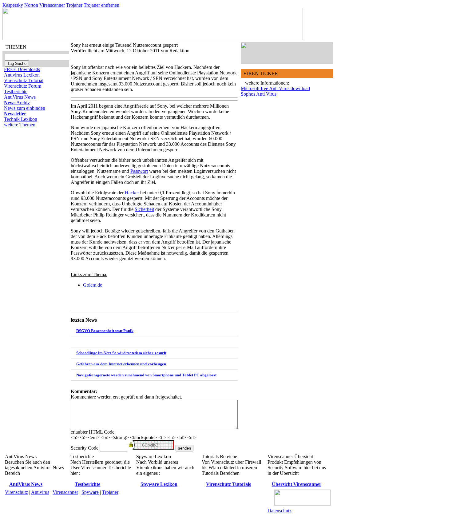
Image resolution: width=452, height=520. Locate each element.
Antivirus (40, 492)
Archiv (17, 102)
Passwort (139, 171)
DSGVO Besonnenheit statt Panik (104, 330)
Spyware (90, 492)
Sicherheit (144, 209)
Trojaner (74, 5)
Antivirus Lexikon (22, 74)
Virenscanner (52, 5)
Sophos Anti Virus (258, 94)
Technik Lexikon (20, 119)
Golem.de (92, 285)
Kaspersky (12, 5)
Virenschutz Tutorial (23, 80)
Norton (31, 5)
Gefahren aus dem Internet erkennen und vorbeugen (121, 364)
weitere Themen (19, 124)
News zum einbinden (24, 108)
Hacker (132, 192)
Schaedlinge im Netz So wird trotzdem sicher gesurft (121, 353)
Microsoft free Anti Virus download (275, 88)
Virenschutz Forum (22, 86)
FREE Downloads (22, 69)
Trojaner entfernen (101, 5)
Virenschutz (16, 492)
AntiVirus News (20, 97)
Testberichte (15, 91)
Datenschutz (279, 510)
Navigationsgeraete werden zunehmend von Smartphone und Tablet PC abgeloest (146, 375)
